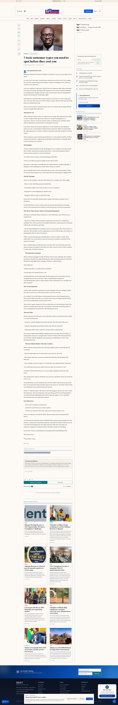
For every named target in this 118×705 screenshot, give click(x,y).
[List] (32, 480)
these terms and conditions (38, 466)
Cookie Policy (63, 689)
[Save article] (19, 44)
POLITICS (65, 18)
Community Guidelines (65, 691)
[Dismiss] (100, 94)
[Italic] (27, 480)
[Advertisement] (89, 42)
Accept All (89, 698)
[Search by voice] (25, 11)
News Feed (84, 684)
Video (83, 689)
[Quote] (30, 480)
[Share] (19, 40)
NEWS (32, 18)
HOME (28, 18)
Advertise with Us (42, 689)
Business (26, 53)
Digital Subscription (86, 691)
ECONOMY (42, 18)
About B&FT (40, 684)
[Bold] (25, 480)
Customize (82, 698)
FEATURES (54, 18)
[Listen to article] (19, 49)
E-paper (89, 18)
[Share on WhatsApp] (19, 35)
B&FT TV (75, 18)
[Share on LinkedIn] (19, 32)
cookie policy (28, 702)
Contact (40, 691)
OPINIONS (59, 18)
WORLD (70, 18)
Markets (83, 686)
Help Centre (40, 686)
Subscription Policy (64, 693)
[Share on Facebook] (19, 28)
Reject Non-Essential (72, 698)
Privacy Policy (63, 686)
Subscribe (88, 11)
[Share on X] (19, 25)
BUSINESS (37, 18)
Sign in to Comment (35, 482)
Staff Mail (40, 693)
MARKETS (48, 18)
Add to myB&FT (34, 53)
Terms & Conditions (64, 684)
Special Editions (82, 18)
